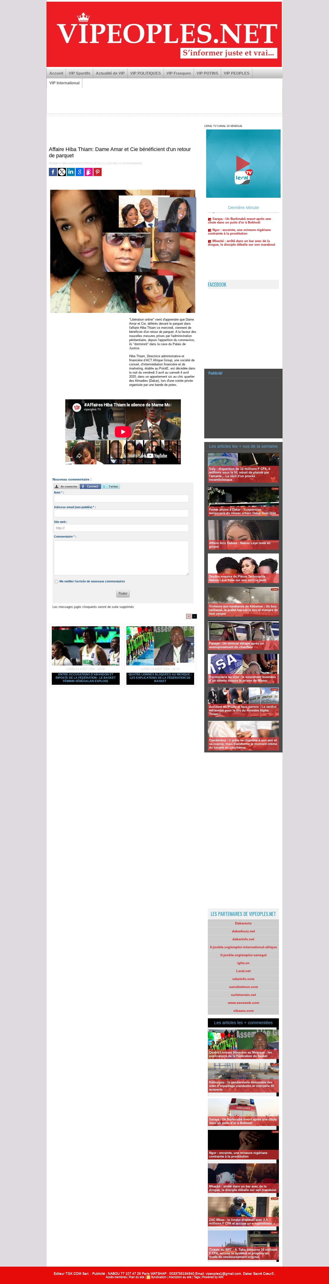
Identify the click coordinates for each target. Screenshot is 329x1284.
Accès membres (116, 1277)
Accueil (56, 73)
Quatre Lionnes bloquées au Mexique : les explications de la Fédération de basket (160, 678)
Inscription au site (180, 1277)
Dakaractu (243, 923)
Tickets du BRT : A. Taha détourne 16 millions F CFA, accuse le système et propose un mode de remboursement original (243, 1253)
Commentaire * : (65, 536)
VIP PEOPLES (237, 73)
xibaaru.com (243, 1011)
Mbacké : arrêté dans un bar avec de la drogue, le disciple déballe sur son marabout (241, 221)
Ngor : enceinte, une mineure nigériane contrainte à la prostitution (238, 1154)
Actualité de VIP (110, 73)
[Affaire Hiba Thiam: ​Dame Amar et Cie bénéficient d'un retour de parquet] (123, 191)
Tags (197, 1277)
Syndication (158, 1277)
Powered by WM (213, 1277)
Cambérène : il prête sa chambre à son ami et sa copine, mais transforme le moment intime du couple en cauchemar (243, 743)
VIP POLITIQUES (145, 73)
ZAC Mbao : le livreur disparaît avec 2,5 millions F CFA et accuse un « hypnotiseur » (242, 1221)
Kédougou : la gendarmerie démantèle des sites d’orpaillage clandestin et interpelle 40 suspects (241, 1085)
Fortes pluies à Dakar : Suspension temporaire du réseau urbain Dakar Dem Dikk (242, 511)
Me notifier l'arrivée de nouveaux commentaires (92, 581)
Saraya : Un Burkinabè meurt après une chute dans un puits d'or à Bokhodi (243, 1121)
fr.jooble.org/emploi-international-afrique (243, 947)
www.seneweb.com (243, 1003)
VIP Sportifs (79, 73)
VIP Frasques (178, 73)
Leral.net (243, 971)
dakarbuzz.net (243, 931)
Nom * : (59, 492)
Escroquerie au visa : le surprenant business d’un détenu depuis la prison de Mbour (242, 678)
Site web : (60, 522)
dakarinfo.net (243, 939)
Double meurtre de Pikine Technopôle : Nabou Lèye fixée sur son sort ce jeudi (238, 578)
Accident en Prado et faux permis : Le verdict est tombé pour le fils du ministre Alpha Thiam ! (242, 710)
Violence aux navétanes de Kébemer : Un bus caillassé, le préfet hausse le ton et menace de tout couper (243, 610)
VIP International (64, 83)
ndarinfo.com (243, 979)
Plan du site (136, 1277)
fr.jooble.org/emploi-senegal (243, 955)
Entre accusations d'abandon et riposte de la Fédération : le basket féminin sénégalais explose (86, 678)
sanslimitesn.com (243, 987)
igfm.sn (243, 963)
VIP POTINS (207, 73)
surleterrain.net (243, 995)
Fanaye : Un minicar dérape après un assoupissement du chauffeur (236, 645)
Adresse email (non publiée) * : (75, 507)
